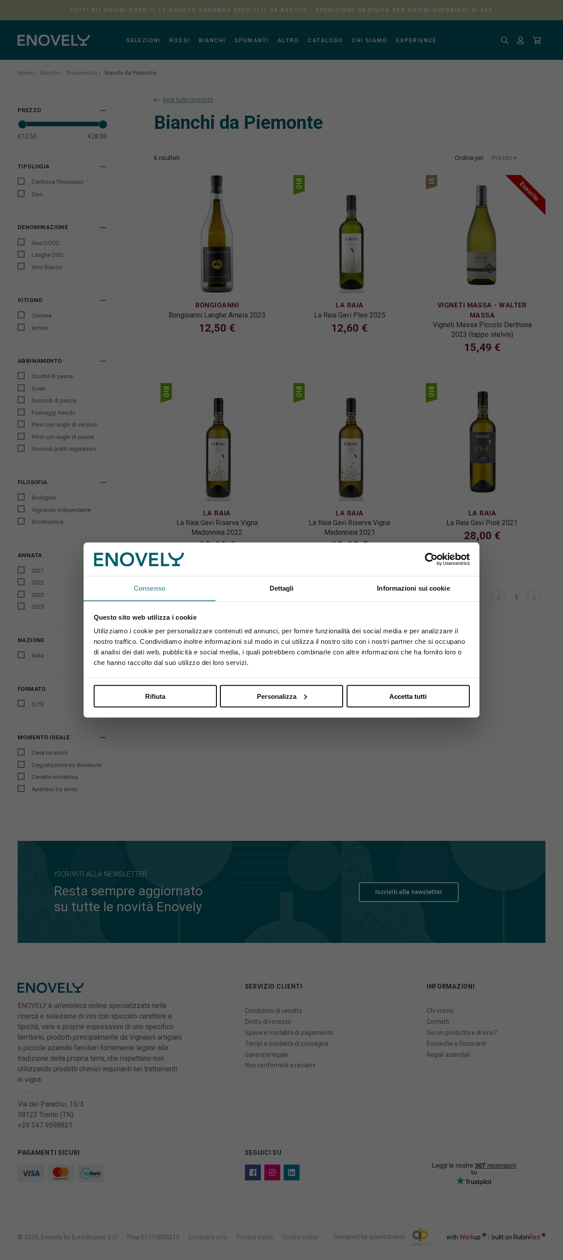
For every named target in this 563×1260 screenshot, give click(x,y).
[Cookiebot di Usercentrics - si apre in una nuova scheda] (431, 559)
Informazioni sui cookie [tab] (413, 588)
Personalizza (276, 696)
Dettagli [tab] (282, 588)
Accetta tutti (408, 696)
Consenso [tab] (149, 588)
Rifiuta (155, 696)
